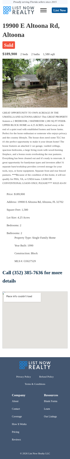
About (15, 401)
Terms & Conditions (35, 384)
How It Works (19, 424)
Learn (47, 408)
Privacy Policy (23, 376)
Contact (16, 408)
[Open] (43, 10)
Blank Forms (50, 401)
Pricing (15, 432)
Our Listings (50, 416)
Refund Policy (46, 376)
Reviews (16, 439)
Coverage (17, 416)
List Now (59, 10)
